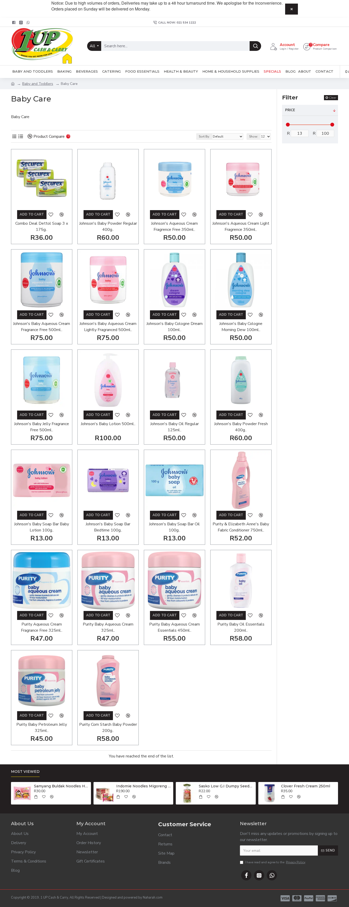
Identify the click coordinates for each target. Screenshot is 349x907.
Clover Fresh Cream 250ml (305, 786)
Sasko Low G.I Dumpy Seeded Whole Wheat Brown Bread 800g (226, 786)
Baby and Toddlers (37, 83)
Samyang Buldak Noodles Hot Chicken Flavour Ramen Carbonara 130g (61, 786)
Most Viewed (25, 771)
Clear (332, 97)
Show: (253, 136)
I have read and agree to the (275, 862)
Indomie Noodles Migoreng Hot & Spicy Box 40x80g (143, 786)
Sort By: (204, 136)
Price (290, 110)
